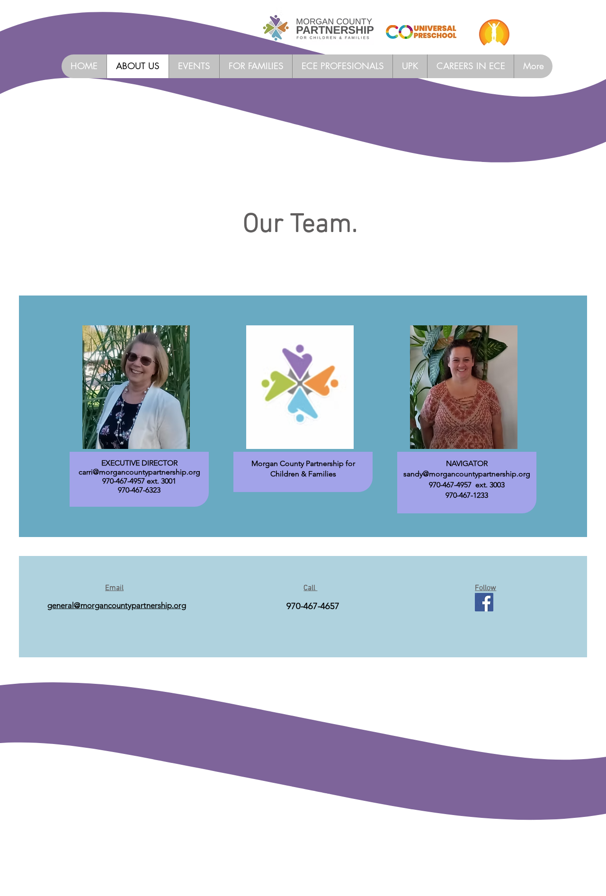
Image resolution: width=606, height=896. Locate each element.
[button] (342, 66)
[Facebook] (484, 602)
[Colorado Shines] (494, 32)
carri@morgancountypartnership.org (139, 471)
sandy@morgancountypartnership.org (466, 473)
